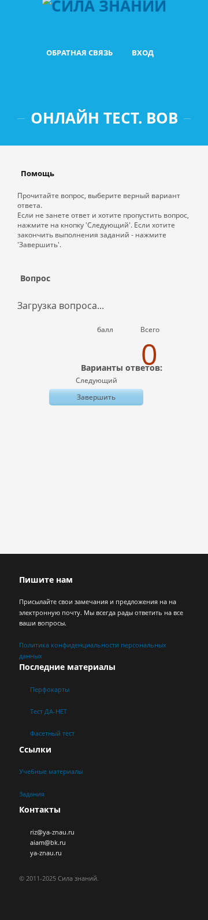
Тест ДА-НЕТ (48, 711)
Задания (31, 793)
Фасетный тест (52, 733)
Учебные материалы (51, 771)
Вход (143, 52)
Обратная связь (79, 52)
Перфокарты (49, 689)
